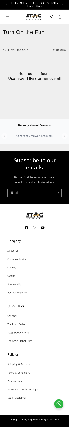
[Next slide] (65, 136)
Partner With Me (17, 293)
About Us (12, 251)
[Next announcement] (62, 5)
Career (11, 276)
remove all (52, 78)
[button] (7, 17)
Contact (12, 316)
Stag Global (33, 419)
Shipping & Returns (18, 364)
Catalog (11, 267)
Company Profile (17, 259)
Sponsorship (14, 284)
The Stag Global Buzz (19, 341)
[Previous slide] (4, 136)
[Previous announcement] (7, 5)
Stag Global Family (18, 332)
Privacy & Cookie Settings (22, 389)
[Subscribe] (57, 193)
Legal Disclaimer (16, 398)
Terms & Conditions (18, 373)
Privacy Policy (15, 381)
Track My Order (16, 324)
